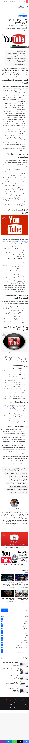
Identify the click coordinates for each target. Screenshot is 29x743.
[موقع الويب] (14, 527)
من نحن (4, 704)
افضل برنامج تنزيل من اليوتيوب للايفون (16, 53)
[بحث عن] (27, 7)
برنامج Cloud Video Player (19, 64)
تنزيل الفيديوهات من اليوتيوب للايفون (17, 56)
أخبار (26, 637)
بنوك (26, 649)
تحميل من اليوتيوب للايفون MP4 (18, 486)
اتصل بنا (16, 704)
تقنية (26, 618)
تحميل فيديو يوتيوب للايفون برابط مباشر (16, 483)
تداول (26, 633)
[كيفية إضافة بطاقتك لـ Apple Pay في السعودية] (24, 671)
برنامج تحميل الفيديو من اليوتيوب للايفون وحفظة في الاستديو (14, 469)
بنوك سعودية (24, 642)
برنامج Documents (21, 61)
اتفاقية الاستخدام (22, 704)
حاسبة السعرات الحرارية (15, 707)
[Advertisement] (14, 24)
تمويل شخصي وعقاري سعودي (20, 647)
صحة (26, 616)
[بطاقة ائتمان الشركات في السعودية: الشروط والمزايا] (24, 690)
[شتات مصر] (21, 6)
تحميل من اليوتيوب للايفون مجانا (18, 492)
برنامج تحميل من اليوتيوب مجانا (18, 476)
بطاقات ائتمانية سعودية (22, 645)
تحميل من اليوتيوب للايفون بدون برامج (16, 489)
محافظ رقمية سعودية (22, 652)
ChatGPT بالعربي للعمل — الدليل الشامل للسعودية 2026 (22, 600)
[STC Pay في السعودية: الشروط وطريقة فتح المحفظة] (24, 677)
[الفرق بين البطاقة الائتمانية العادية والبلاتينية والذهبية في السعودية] (24, 684)
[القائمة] (2, 7)
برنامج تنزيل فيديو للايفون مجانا (18, 480)
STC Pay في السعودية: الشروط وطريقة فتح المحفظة (14, 1)
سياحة (25, 623)
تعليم (26, 630)
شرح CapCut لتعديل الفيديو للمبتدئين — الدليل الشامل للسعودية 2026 (8, 584)
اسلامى (25, 640)
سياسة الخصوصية (10, 704)
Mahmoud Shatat (14, 509)
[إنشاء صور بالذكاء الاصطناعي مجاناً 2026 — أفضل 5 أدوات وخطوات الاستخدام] (21, 577)
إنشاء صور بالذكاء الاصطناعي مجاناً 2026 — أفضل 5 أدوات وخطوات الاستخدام (21, 584)
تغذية (26, 621)
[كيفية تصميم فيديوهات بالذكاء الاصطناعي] (7, 593)
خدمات (25, 635)
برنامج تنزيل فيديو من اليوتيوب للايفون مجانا (15, 60)
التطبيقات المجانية (8, 407)
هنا (6, 135)
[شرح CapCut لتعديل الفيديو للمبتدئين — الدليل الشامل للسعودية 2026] (7, 577)
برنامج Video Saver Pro (20, 63)
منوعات (25, 628)
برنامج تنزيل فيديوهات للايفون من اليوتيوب (16, 55)
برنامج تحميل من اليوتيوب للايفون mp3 (16, 473)
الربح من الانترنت (23, 626)
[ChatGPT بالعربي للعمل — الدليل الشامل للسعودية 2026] (21, 593)
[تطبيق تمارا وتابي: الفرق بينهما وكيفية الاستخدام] (24, 664)
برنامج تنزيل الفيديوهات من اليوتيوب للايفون (15, 58)
